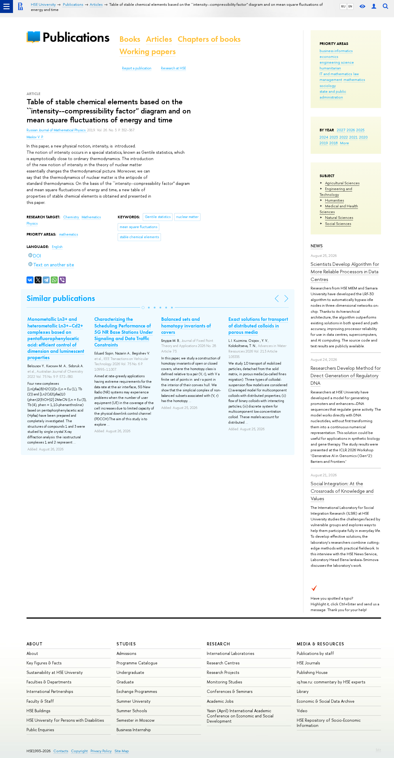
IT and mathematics (336, 73)
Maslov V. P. (35, 137)
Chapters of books (209, 39)
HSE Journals (308, 663)
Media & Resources (320, 644)
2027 (341, 129)
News (317, 246)
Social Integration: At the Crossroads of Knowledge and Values (342, 491)
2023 (334, 137)
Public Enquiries (40, 729)
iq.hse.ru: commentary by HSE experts (331, 682)
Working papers (147, 51)
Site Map (122, 750)
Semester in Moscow (136, 720)
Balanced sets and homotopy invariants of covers (186, 325)
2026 (351, 129)
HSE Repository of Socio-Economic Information (329, 722)
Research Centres (223, 663)
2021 (353, 137)
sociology (328, 85)
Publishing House (312, 672)
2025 (360, 129)
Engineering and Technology (336, 191)
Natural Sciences (339, 217)
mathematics (354, 79)
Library (303, 691)
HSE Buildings (38, 710)
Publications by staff (315, 653)
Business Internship (134, 729)
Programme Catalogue (137, 663)
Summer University (134, 701)
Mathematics (91, 217)
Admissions (126, 653)
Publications (75, 37)
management (331, 79)
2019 (324, 142)
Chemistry (71, 217)
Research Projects (223, 672)
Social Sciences (338, 223)
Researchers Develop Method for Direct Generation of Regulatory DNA (346, 375)
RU (343, 6)
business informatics (336, 50)
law (356, 73)
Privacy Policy (101, 750)
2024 (324, 137)
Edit (378, 750)
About (35, 644)
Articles (159, 39)
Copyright (79, 750)
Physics (32, 223)
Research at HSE (173, 68)
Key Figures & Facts (44, 663)
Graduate (125, 682)
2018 (333, 142)
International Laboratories (230, 653)
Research (218, 644)
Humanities (334, 200)
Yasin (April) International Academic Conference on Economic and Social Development (240, 716)
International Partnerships (50, 691)
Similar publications (61, 298)
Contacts (60, 750)
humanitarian (330, 68)
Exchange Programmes (137, 691)
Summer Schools (132, 710)
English (57, 247)
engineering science (337, 62)
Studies (126, 644)
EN (350, 6)
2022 (343, 137)
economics (329, 56)
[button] (143, 307)
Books (129, 39)
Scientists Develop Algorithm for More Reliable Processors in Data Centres (345, 272)
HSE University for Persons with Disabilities (65, 720)
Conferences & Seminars (229, 691)
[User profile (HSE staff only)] (373, 6)
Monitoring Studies (224, 682)
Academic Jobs (220, 701)
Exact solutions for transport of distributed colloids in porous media (258, 325)
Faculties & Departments (49, 682)
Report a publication (136, 68)
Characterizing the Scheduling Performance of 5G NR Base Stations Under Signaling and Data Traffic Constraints (123, 332)
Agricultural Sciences (342, 182)
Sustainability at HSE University (55, 672)
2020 (363, 137)
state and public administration (333, 94)
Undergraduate (130, 672)
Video (302, 710)
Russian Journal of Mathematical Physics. (57, 130)
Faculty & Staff (40, 701)
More (344, 142)
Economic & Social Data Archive (325, 701)
